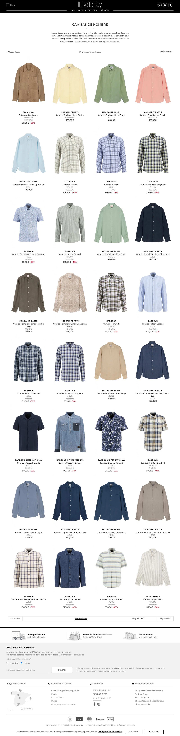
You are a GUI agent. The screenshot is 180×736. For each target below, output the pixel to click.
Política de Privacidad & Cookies (100, 725)
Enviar (62, 670)
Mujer (27, 663)
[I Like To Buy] (90, 5)
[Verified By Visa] (79, 719)
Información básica (126, 725)
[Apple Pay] (110, 719)
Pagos (54, 701)
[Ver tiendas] (19, 700)
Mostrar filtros (14, 52)
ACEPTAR (133, 732)
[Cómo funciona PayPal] (99, 719)
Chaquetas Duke (142, 704)
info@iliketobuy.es (101, 690)
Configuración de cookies (110, 732)
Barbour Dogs (141, 694)
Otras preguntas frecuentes (63, 704)
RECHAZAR (154, 732)
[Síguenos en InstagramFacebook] (99, 704)
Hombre (14, 663)
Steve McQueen (142, 697)
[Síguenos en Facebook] (94, 704)
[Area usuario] (165, 5)
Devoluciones (57, 697)
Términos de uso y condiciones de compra (64, 725)
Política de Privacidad (115, 671)
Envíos (54, 694)
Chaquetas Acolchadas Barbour (149, 701)
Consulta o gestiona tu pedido (65, 691)
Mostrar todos (81, 618)
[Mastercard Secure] (89, 719)
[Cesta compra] (170, 5)
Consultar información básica (90, 671)
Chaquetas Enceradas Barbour (149, 691)
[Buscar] (160, 5)
